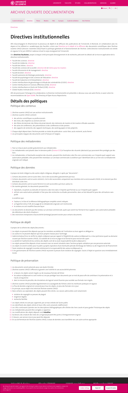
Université (57, 3)
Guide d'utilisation (17, 21)
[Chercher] (109, 8)
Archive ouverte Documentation (42, 12)
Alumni (113, 3)
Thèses (38, 21)
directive (31, 61)
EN (115, 8)
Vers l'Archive (86, 21)
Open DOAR (31, 95)
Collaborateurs (90, 3)
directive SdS (42, 68)
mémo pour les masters (57, 68)
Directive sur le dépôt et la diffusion (71, 46)
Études (77, 3)
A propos (61, 21)
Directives (30, 21)
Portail (105, 8)
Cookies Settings (84, 388)
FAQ (53, 21)
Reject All (97, 388)
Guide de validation (73, 21)
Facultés (68, 3)
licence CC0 (57, 150)
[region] (64, 388)
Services (103, 3)
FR (113, 8)
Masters (46, 21)
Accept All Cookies (111, 388)
